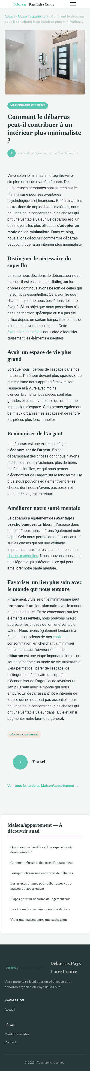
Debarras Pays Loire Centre (65, 967)
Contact (10, 1042)
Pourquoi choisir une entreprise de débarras (41, 873)
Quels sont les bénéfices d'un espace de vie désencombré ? (41, 849)
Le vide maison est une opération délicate (40, 909)
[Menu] (73, 4)
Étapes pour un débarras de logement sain (40, 899)
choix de (60, 637)
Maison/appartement (33, 16)
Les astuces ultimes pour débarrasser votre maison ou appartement (40, 885)
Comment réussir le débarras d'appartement (41, 862)
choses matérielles (22, 556)
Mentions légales (17, 1034)
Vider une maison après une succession (38, 919)
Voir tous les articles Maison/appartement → (42, 786)
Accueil (10, 16)
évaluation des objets (24, 332)
